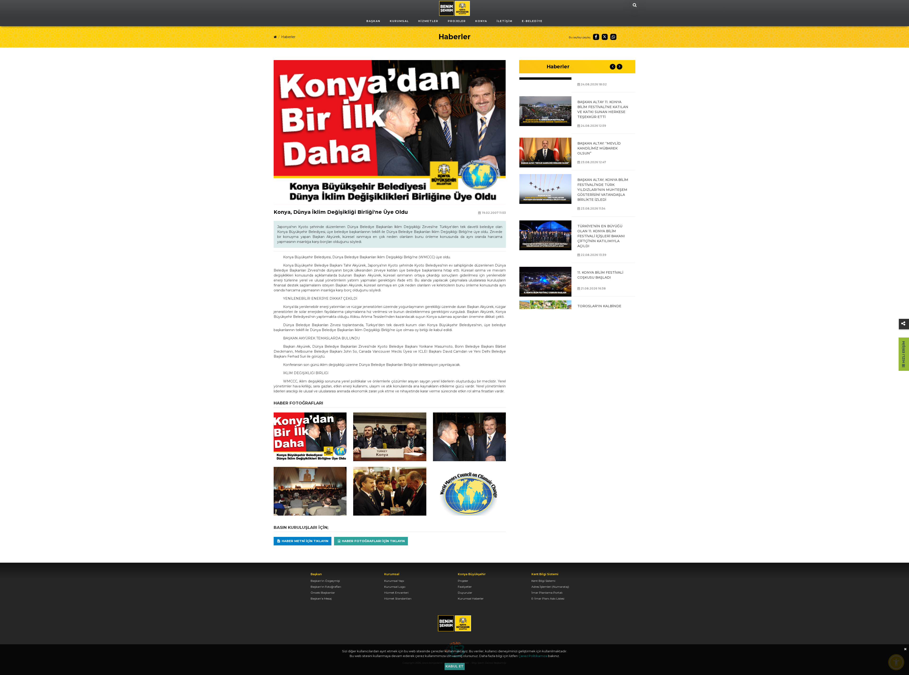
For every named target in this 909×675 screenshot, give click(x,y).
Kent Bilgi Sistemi (543, 581)
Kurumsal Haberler (471, 598)
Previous (612, 67)
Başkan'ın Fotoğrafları (326, 586)
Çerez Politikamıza (532, 656)
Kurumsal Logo (394, 586)
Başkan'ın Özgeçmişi (325, 581)
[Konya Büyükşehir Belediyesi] (454, 8)
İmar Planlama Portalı (546, 592)
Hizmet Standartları (397, 598)
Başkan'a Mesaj (321, 598)
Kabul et (454, 666)
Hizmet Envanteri (396, 592)
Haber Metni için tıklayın (304, 541)
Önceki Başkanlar (323, 592)
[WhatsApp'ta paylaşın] (613, 37)
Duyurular (465, 592)
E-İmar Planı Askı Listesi (547, 598)
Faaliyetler (465, 586)
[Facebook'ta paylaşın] (596, 37)
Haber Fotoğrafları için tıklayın (373, 541)
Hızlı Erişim (903, 352)
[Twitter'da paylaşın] (605, 37)
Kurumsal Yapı (394, 581)
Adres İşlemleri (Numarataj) (550, 586)
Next (619, 67)
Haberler (288, 37)
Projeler (463, 581)
